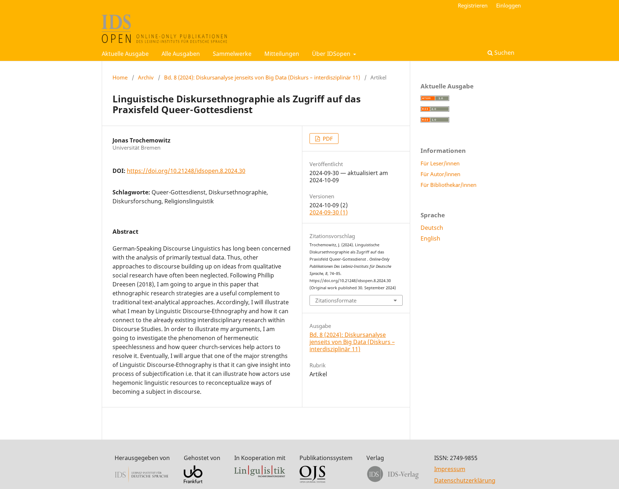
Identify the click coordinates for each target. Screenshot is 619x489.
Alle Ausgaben (181, 54)
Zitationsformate (335, 300)
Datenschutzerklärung (464, 480)
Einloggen (508, 5)
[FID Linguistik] (259, 475)
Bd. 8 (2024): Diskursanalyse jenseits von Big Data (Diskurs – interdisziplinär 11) (262, 77)
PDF (327, 138)
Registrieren (473, 5)
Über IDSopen (332, 54)
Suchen (503, 53)
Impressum (449, 469)
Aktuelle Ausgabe (125, 54)
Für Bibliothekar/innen (448, 184)
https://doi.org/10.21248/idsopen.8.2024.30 (186, 171)
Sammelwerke (232, 54)
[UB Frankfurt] (193, 481)
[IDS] (142, 481)
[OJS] (312, 481)
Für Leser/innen (440, 163)
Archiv (146, 77)
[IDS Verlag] (393, 481)
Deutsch (432, 228)
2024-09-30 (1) (329, 212)
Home (120, 77)
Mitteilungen (281, 54)
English (430, 238)
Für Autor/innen (440, 174)
